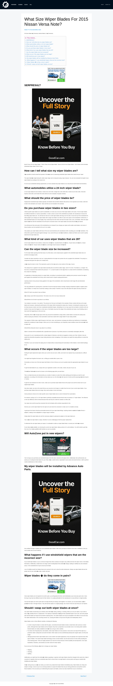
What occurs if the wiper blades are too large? (39, 54)
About (102, 4)
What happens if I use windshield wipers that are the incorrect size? (46, 60)
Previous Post (31, 676)
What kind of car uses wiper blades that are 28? (39, 50)
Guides (20, 4)
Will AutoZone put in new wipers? (35, 56)
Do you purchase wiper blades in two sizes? (38, 48)
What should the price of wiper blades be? (38, 46)
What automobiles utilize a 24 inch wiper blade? (39, 44)
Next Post (83, 676)
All (31, 4)
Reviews (13, 4)
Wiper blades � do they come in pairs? (38, 62)
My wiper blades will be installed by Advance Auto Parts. (43, 58)
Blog (26, 4)
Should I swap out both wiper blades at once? (40, 64)
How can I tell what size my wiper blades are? (39, 42)
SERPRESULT (30, 40)
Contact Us (107, 4)
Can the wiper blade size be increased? (37, 52)
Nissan (26, 29)
